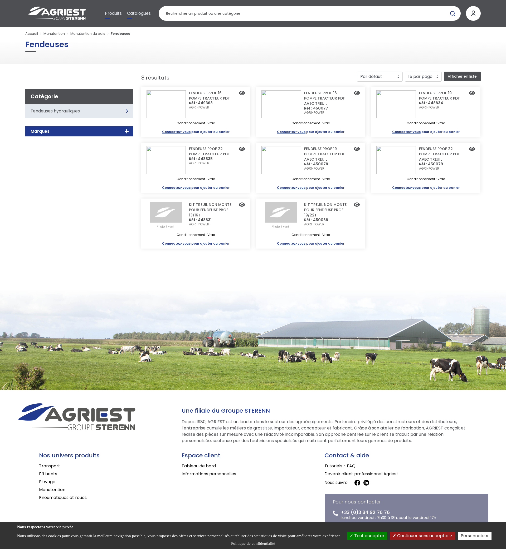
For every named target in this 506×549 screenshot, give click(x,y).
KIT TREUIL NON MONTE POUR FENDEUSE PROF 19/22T (325, 210)
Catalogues (139, 13)
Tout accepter (369, 536)
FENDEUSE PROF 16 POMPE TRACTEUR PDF (209, 95)
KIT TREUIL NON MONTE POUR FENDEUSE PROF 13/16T (210, 210)
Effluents (48, 474)
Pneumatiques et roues (63, 497)
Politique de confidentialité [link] (253, 543)
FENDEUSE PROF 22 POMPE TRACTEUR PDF (209, 151)
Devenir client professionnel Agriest (361, 474)
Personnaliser (475, 536)
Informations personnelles (209, 474)
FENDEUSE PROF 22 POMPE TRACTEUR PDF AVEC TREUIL (439, 154)
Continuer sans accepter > (424, 536)
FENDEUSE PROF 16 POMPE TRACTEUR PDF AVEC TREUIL (324, 98)
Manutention (54, 33)
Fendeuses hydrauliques (55, 111)
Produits (113, 13)
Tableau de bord (199, 466)
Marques (40, 131)
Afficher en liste (462, 76)
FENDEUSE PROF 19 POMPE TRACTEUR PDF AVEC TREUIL (324, 154)
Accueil (31, 33)
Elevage (47, 482)
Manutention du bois (87, 33)
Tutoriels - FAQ (340, 466)
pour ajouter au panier (196, 132)
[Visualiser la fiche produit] (242, 93)
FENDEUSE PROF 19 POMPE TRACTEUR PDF (439, 95)
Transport (49, 466)
